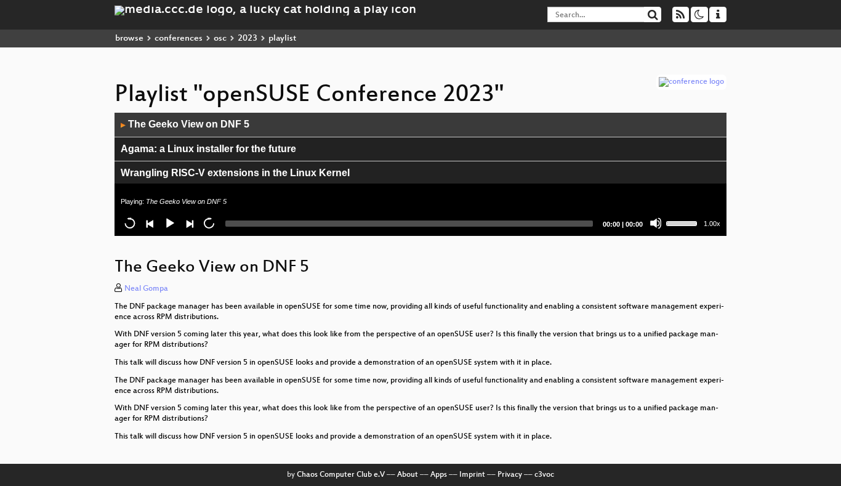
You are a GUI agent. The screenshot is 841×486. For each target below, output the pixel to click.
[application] (420, 174)
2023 (247, 38)
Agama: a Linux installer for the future (208, 149)
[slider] (683, 222)
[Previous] (149, 223)
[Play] (169, 223)
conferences (179, 38)
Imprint (472, 475)
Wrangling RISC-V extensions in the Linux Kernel (235, 173)
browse (129, 38)
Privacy (509, 475)
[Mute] (655, 223)
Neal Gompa (146, 289)
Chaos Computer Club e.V (341, 475)
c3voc (544, 475)
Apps (438, 475)
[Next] (189, 223)
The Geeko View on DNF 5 (185, 124)
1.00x (712, 223)
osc (220, 38)
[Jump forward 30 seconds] (208, 223)
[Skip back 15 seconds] (129, 223)
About (407, 475)
